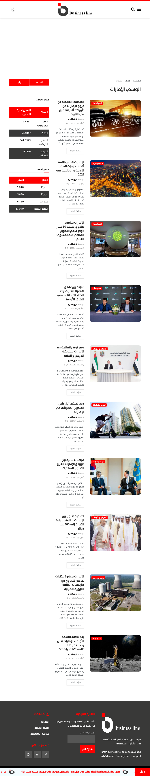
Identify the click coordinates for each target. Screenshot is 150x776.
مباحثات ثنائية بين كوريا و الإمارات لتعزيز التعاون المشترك (70, 464)
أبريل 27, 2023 (77, 658)
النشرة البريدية (41, 728)
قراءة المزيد (75, 151)
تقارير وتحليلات (99, 405)
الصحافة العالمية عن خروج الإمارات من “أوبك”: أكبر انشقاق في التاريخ (71, 108)
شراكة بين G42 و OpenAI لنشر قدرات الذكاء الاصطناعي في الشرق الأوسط (70, 293)
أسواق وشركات (99, 348)
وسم (127, 81)
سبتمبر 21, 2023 (76, 421)
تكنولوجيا (97, 638)
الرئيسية (137, 81)
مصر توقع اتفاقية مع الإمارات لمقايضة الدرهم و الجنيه (70, 351)
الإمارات (119, 81)
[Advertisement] (75, 45)
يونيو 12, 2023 (76, 537)
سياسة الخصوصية (39, 734)
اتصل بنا (45, 722)
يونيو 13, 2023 (76, 477)
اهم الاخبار (97, 103)
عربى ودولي (98, 461)
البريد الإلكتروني (87, 732)
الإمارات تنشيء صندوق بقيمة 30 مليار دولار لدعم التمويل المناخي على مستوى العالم (70, 231)
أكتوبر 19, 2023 (76, 308)
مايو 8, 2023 (77, 597)
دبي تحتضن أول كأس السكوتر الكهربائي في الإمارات (70, 407)
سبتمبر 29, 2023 (76, 364)
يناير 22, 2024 (77, 183)
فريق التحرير (72, 119)
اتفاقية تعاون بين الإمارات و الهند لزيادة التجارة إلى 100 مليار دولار (70, 522)
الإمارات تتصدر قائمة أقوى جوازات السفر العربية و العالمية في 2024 (70, 168)
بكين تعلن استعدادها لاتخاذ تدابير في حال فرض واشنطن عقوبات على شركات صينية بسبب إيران (91, 772)
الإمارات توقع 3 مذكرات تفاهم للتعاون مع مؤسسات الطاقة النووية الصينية (69, 582)
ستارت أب (97, 288)
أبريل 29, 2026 (76, 123)
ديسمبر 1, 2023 (76, 248)
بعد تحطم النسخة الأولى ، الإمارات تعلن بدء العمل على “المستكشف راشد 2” (70, 643)
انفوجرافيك (98, 163)
